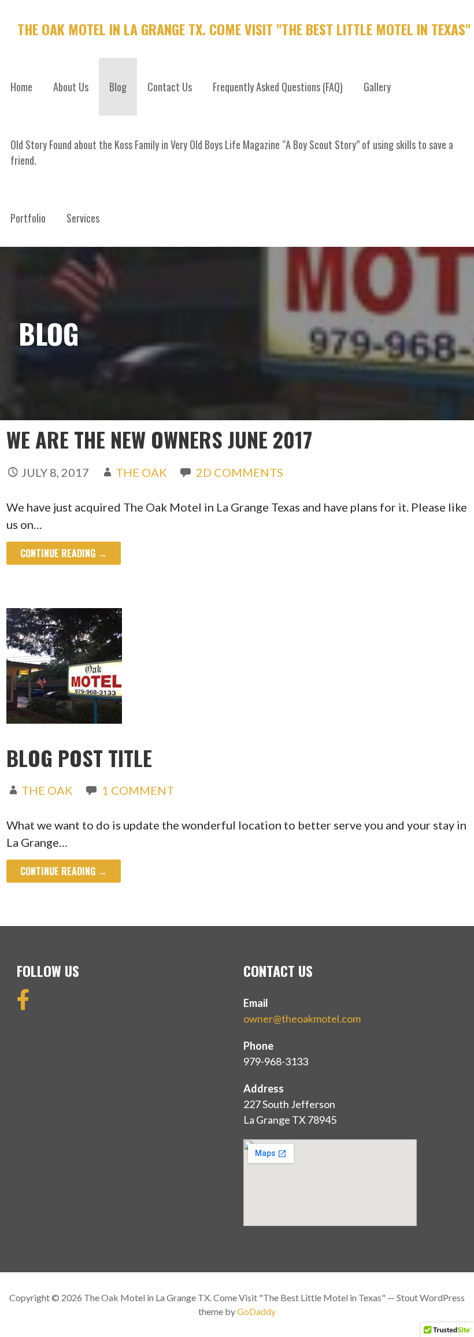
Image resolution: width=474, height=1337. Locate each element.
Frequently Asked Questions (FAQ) (278, 86)
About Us (70, 86)
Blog (118, 86)
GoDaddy (256, 1311)
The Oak (141, 472)
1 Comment (138, 790)
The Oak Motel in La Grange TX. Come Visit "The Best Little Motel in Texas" (244, 28)
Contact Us (169, 86)
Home (21, 86)
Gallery (377, 86)
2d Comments (239, 472)
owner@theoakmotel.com (302, 1018)
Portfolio (28, 217)
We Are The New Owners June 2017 (159, 439)
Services (82, 217)
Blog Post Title (79, 757)
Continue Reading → (63, 553)
